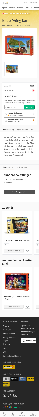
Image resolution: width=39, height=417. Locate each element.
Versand (6, 326)
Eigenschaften (22, 130)
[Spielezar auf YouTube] (15, 396)
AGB (4, 352)
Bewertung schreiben (19, 192)
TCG (27, 8)
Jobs (4, 348)
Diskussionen (22, 167)
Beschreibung (8, 130)
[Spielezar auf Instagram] (10, 396)
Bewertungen (8, 167)
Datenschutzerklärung (12, 356)
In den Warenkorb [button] (14, 251)
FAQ (32, 130)
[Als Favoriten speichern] (27, 251)
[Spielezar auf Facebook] (4, 396)
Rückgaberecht (9, 334)
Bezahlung (7, 330)
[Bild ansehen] (19, 45)
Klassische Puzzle (23, 13)
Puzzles (12, 8)
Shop (6, 13)
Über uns (6, 344)
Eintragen (29, 107)
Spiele (4, 8)
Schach (20, 8)
